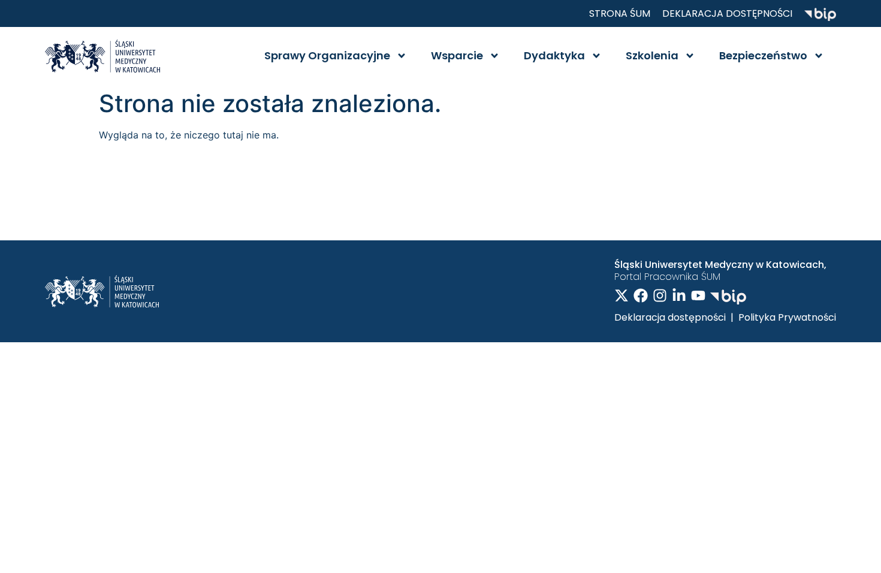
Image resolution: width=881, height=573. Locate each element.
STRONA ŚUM (619, 13)
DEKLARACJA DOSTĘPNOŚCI (727, 13)
